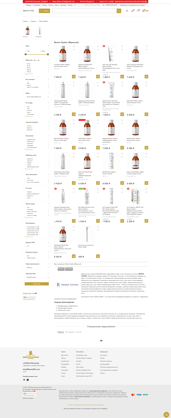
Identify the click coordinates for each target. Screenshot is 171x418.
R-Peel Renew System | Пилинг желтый (109, 173)
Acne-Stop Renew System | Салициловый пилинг (62, 65)
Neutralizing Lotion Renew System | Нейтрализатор (62, 173)
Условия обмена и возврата (84, 358)
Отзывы (44, 5)
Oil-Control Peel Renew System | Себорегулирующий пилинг (85, 174)
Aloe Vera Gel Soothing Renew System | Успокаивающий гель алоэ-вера (111, 67)
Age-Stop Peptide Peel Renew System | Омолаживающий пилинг (86, 66)
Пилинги (61, 269)
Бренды (28, 5)
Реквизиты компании (106, 361)
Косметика (69, 269)
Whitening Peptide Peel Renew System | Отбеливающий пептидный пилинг (62, 247)
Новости (102, 373)
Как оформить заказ (81, 355)
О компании (37, 5)
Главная (25, 21)
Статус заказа (80, 367)
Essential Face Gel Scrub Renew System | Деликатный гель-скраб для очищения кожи (111, 103)
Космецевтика (65, 364)
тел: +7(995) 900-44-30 (110, 5)
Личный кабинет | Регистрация (84, 373)
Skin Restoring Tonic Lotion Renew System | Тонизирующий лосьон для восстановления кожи (86, 210)
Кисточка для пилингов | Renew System (86, 246)
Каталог (46, 11)
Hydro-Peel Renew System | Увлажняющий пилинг (135, 102)
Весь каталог (64, 355)
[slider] (25, 54)
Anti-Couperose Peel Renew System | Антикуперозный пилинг (135, 66)
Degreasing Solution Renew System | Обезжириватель (86, 102)
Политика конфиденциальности (109, 367)
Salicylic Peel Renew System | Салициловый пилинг (135, 173)
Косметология (65, 361)
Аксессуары (64, 370)
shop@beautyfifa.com (31, 369)
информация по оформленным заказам (132, 5)
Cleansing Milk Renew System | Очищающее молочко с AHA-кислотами (62, 102)
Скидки (50, 5)
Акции (57, 5)
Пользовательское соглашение (109, 370)
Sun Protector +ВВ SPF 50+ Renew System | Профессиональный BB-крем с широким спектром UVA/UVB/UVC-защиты (135, 210)
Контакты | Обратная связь (83, 370)
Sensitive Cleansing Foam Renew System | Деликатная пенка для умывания (62, 209)
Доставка (63, 5)
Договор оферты (104, 364)
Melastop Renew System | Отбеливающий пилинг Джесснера (110, 140)
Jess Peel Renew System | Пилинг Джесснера (61, 139)
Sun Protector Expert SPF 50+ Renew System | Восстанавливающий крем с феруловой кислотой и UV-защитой (111, 210)
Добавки (63, 367)
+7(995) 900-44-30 (31, 363)
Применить (36, 284)
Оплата (70, 5)
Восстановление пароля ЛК (84, 376)
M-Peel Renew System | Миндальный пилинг (134, 139)
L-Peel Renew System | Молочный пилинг (85, 139)
